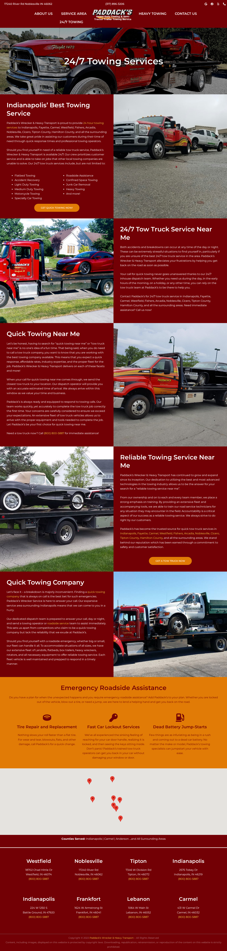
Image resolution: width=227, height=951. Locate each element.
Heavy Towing (152, 14)
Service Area (74, 14)
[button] (45, 13)
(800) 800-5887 (115, 3)
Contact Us (186, 14)
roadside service (58, 623)
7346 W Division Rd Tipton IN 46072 (28, 3)
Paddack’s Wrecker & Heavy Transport (112, 937)
